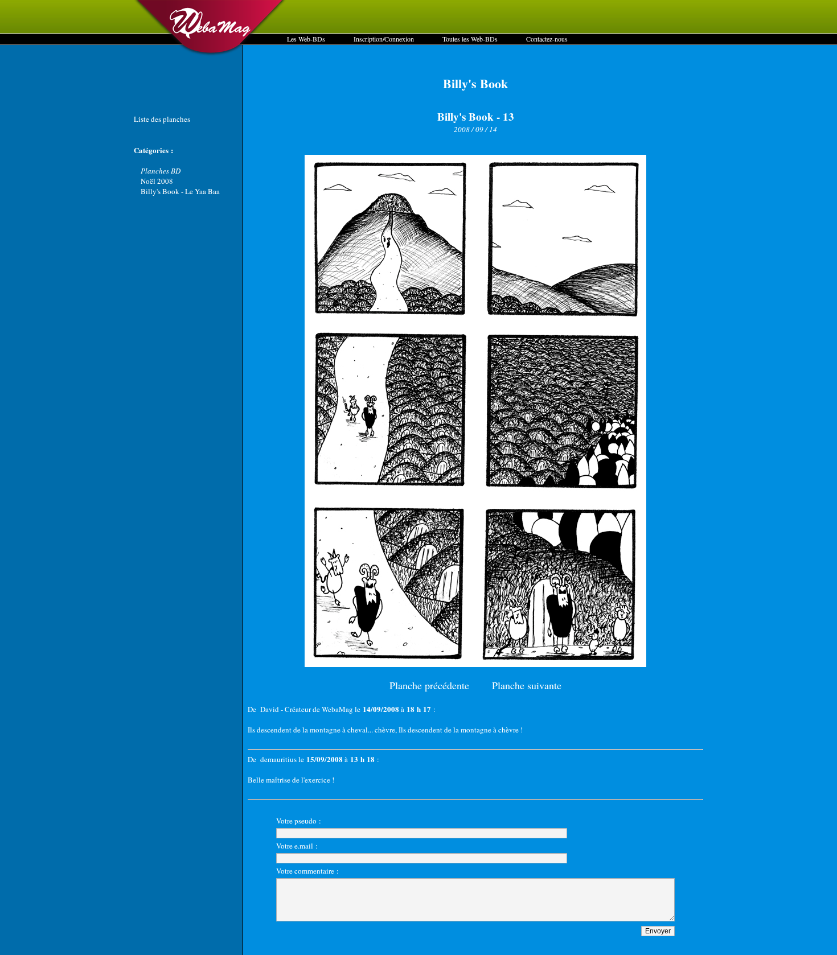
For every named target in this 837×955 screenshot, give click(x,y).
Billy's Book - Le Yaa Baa (180, 191)
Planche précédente (429, 685)
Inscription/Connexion (384, 38)
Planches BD (160, 171)
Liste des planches (162, 119)
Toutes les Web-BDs (470, 38)
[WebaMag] (210, 54)
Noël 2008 (157, 181)
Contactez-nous (547, 38)
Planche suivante (526, 685)
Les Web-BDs (306, 38)
